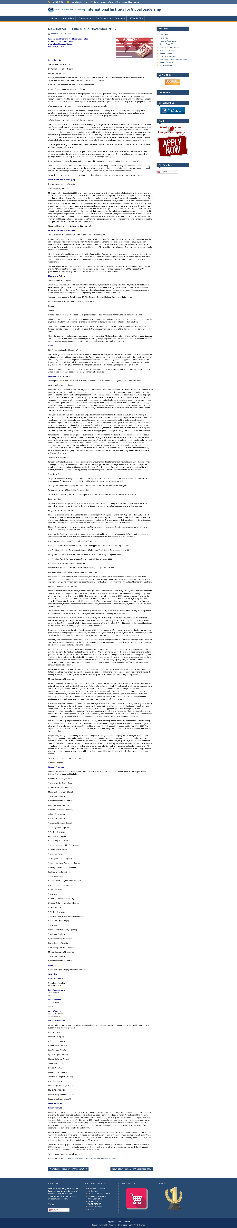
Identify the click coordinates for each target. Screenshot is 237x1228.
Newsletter (164, 38)
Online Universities (95, 1199)
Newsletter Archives (168, 50)
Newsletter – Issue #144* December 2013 (131, 1169)
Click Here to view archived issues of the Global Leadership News (90, 1158)
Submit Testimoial (95, 1206)
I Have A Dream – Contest (170, 47)
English (163, 172)
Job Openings (93, 1191)
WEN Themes (139, 1225)
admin (70, 33)
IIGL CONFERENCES (168, 65)
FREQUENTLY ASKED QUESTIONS (173, 59)
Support (119, 18)
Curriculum (84, 18)
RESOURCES (135, 18)
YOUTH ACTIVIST (94, 1204)
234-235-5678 (56, 2)
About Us (67, 18)
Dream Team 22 (166, 44)
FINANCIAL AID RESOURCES (99, 1193)
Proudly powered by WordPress (104, 1225)
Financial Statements (168, 56)
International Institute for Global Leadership (123, 9)
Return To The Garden (169, 62)
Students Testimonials (168, 41)
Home (54, 18)
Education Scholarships (97, 1196)
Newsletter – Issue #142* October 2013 (68, 1169)
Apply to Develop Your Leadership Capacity (120, 2)
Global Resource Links (96, 1188)
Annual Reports (166, 53)
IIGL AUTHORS (93, 1201)
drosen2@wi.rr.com (78, 2)
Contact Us (164, 35)
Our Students (102, 18)
